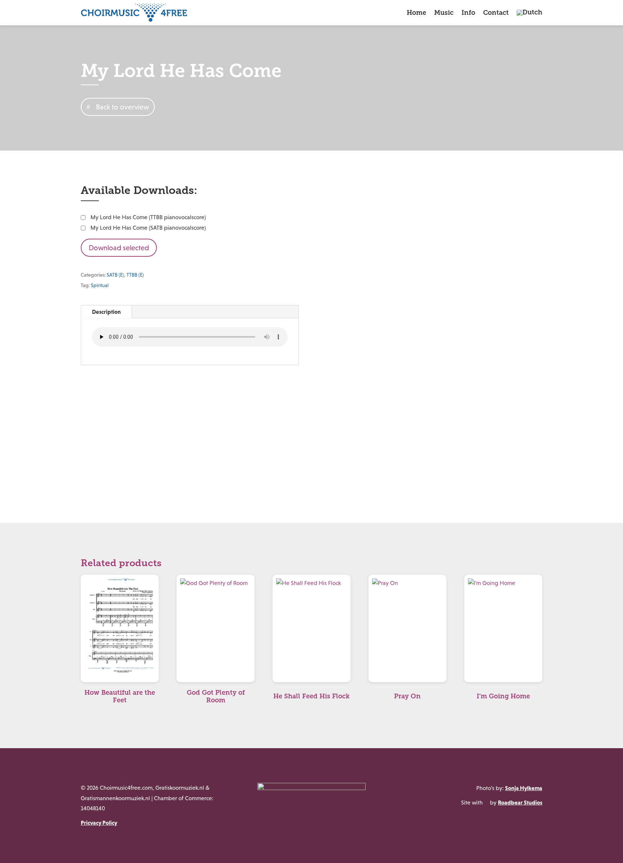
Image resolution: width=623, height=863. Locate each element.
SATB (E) (115, 275)
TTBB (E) (135, 275)
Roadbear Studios (520, 802)
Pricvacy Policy (99, 822)
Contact (496, 12)
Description (106, 311)
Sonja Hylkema (523, 788)
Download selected (119, 248)
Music (444, 12)
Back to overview (122, 107)
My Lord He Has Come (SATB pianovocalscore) (148, 228)
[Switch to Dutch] (529, 12)
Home (416, 12)
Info (468, 12)
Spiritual (100, 285)
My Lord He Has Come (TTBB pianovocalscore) (148, 217)
